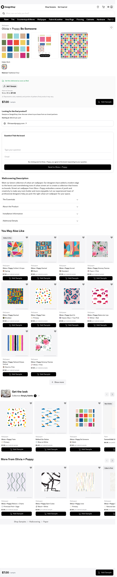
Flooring (80, 19)
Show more (59, 382)
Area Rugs (69, 19)
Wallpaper (41, 19)
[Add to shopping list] (27, 237)
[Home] (9, 7)
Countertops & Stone (26, 19)
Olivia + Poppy (11, 28)
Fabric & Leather (56, 19)
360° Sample (11, 86)
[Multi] (4, 66)
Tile (12, 19)
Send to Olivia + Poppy (57, 167)
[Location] (98, 7)
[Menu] (110, 7)
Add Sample (106, 102)
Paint (6, 19)
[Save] (111, 28)
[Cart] (103, 7)
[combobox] (57, 13)
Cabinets (90, 19)
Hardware (101, 19)
